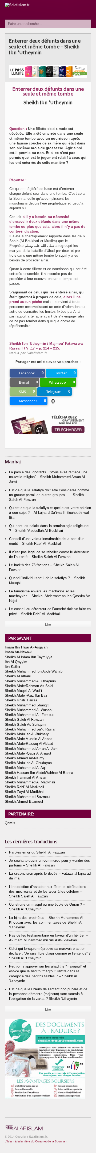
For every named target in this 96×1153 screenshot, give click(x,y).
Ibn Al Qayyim (16, 662)
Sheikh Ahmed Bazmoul (24, 802)
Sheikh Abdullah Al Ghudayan (28, 763)
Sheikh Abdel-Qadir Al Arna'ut (28, 753)
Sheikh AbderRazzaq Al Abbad (29, 744)
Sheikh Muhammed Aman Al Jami (31, 749)
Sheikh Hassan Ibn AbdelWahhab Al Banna (39, 773)
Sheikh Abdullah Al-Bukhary (27, 734)
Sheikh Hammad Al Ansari (25, 777)
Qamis (10, 823)
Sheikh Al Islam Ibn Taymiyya (28, 657)
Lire (48, 625)
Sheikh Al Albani (18, 676)
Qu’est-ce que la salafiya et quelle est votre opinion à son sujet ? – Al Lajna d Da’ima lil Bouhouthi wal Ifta (50, 512)
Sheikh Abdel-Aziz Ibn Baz (26, 695)
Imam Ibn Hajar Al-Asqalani (26, 647)
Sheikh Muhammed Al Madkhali (30, 782)
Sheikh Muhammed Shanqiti (27, 705)
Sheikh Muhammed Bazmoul (28, 797)
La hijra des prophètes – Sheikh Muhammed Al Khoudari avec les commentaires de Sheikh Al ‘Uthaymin (46, 922)
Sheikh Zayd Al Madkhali (25, 792)
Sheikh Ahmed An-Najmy (24, 758)
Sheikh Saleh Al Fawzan (24, 719)
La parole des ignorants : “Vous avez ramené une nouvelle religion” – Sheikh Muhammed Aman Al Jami (48, 477)
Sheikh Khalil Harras (21, 700)
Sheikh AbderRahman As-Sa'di (29, 686)
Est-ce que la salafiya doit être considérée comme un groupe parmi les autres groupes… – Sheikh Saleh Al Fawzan (49, 495)
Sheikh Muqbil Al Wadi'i (23, 691)
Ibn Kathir (12, 667)
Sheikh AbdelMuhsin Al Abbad (28, 739)
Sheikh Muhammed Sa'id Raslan (30, 729)
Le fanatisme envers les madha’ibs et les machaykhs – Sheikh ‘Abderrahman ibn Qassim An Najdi (49, 596)
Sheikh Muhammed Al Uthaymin (30, 681)
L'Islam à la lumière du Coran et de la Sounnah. (36, 1141)
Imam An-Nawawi (18, 652)
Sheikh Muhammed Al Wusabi (29, 710)
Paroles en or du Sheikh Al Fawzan (37, 852)
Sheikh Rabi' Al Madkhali (24, 787)
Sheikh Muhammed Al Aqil (26, 768)
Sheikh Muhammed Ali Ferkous (29, 715)
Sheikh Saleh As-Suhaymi (25, 725)
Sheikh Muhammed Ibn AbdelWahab (33, 671)
